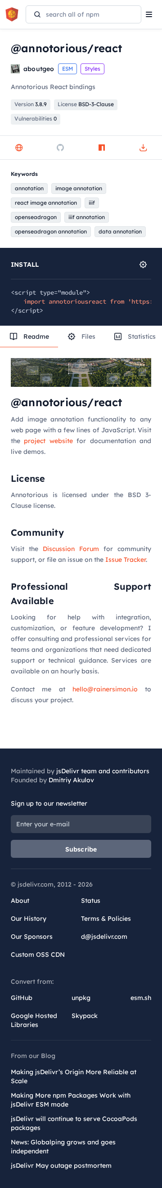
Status (90, 901)
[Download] (143, 147)
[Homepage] (19, 147)
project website (48, 441)
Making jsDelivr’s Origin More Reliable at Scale (73, 1076)
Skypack (85, 1016)
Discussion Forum (71, 549)
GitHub (21, 998)
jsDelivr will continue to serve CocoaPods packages (74, 1123)
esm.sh (140, 998)
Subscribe (81, 849)
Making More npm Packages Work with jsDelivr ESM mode (70, 1099)
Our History (28, 919)
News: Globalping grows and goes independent (63, 1146)
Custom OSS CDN (38, 954)
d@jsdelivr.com (104, 936)
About (20, 901)
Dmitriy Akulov (71, 780)
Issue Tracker (125, 560)
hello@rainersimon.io (105, 689)
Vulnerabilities (35, 118)
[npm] (102, 147)
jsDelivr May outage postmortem (61, 1165)
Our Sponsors (32, 936)
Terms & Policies (106, 919)
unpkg (81, 998)
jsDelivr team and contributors (102, 771)
